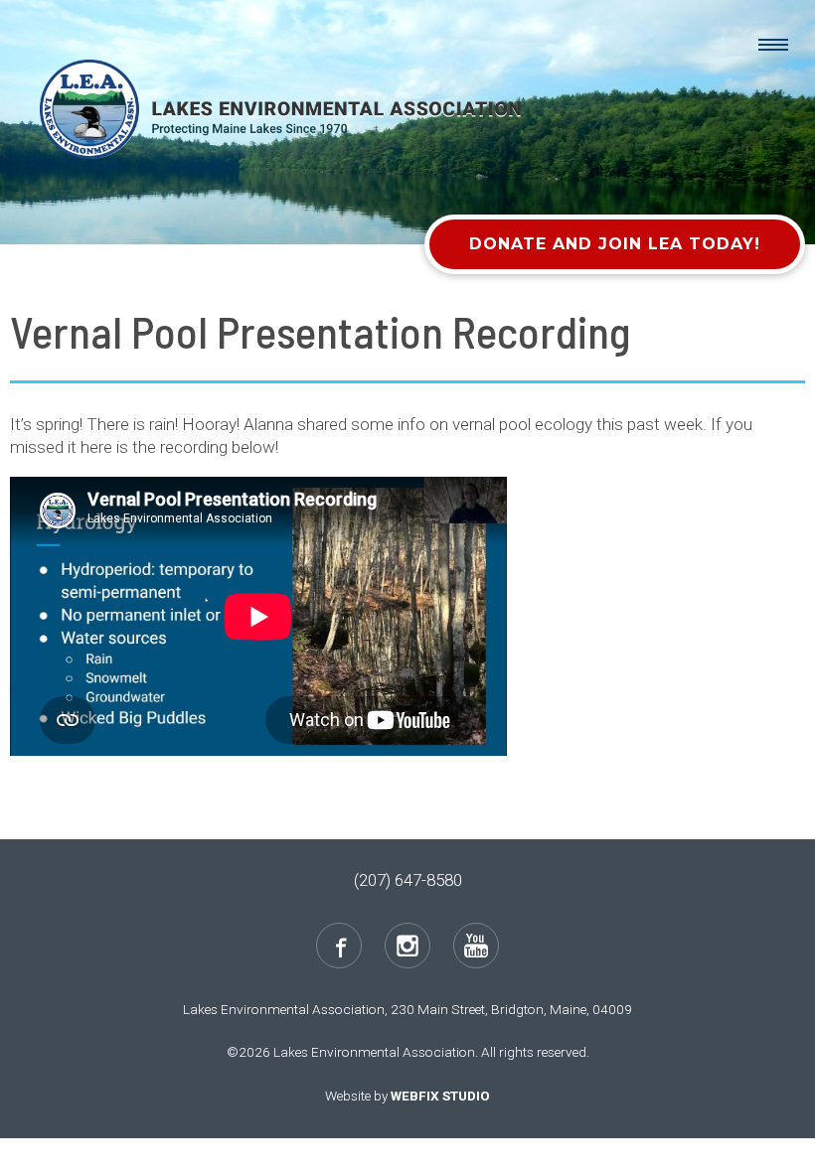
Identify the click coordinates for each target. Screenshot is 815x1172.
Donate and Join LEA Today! (614, 243)
